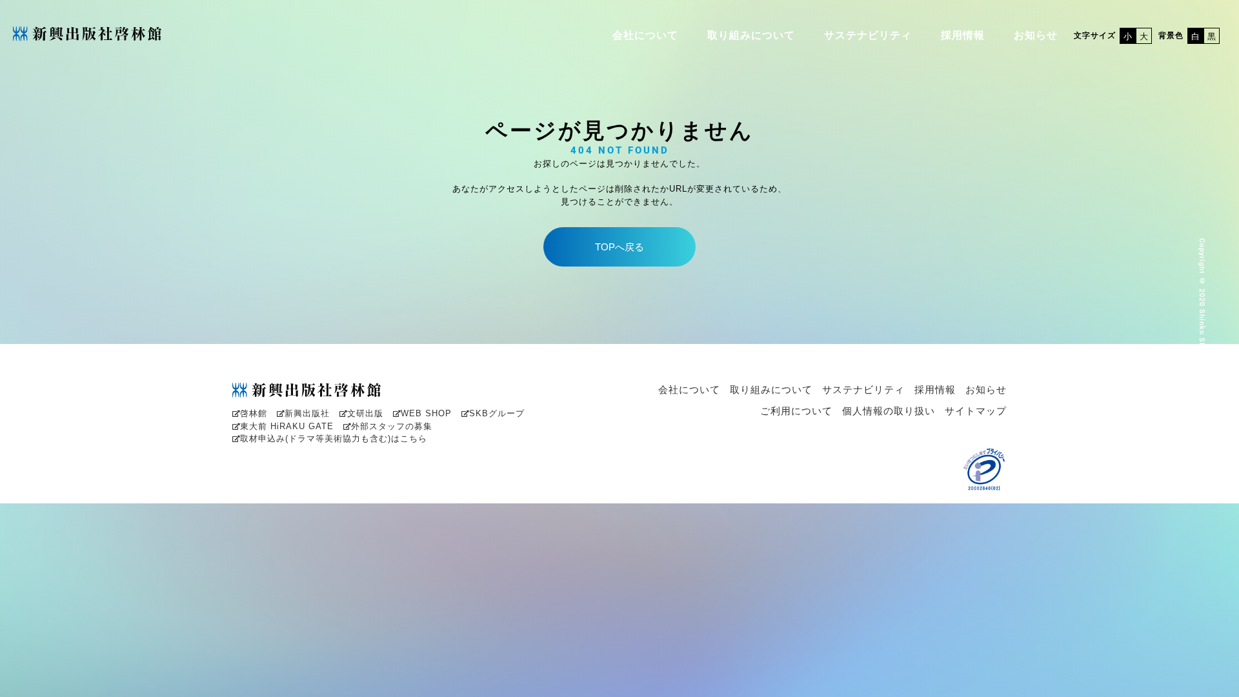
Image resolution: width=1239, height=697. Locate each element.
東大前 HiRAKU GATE (287, 426)
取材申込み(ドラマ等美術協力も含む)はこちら (333, 438)
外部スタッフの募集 (391, 426)
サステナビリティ (868, 35)
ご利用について (796, 410)
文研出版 (365, 413)
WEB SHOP (426, 413)
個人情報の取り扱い (888, 410)
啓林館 (253, 413)
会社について (645, 35)
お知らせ (1036, 35)
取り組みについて (751, 35)
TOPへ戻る (619, 246)
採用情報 (963, 35)
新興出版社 (307, 413)
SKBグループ (497, 413)
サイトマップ (976, 410)
